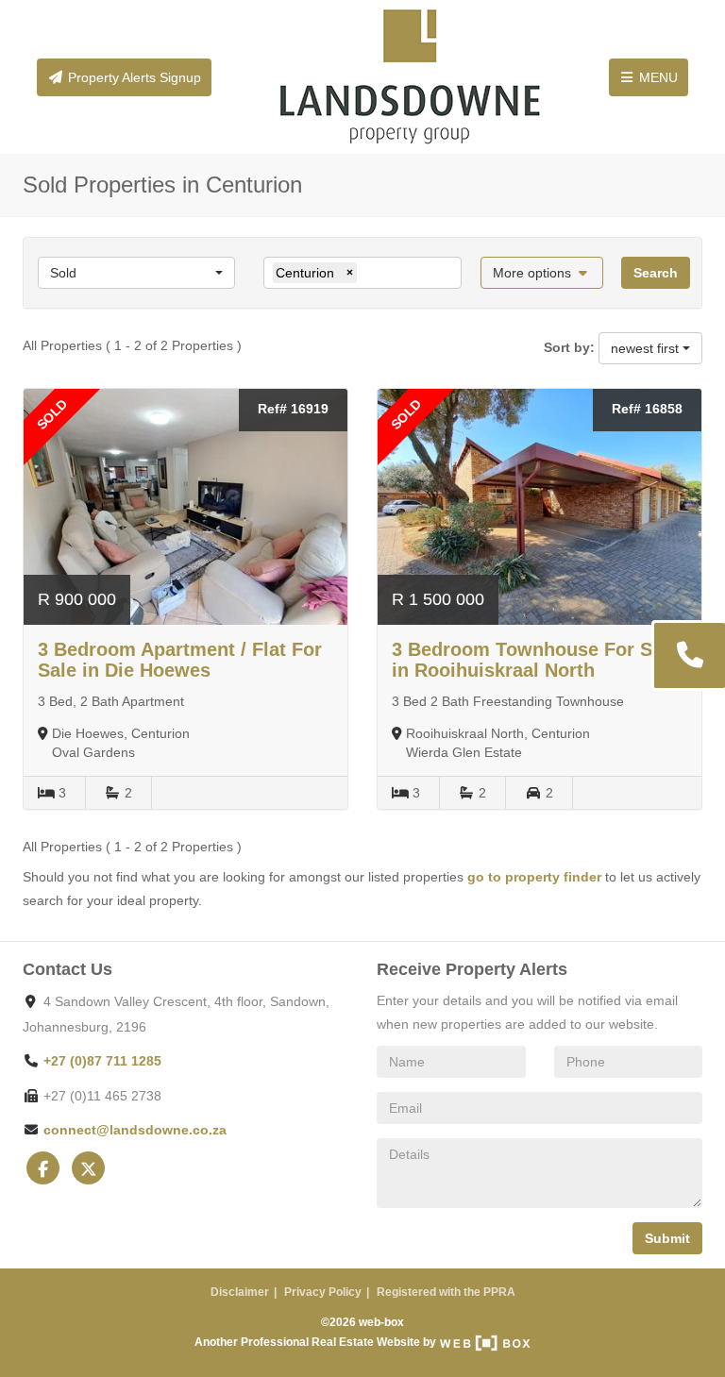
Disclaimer (240, 1292)
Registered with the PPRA (446, 1292)
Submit (667, 1238)
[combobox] (136, 273)
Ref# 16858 (647, 408)
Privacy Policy (323, 1292)
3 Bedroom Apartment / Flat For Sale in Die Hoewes (180, 659)
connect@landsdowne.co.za (135, 1129)
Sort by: (569, 347)
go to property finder (534, 876)
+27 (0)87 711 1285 (102, 1060)
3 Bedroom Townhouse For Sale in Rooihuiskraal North (535, 659)
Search (655, 272)
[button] (542, 273)
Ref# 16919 (293, 408)
